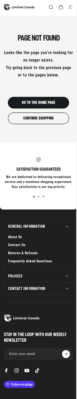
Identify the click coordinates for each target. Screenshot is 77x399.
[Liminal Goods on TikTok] (37, 370)
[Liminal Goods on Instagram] (16, 370)
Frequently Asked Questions (30, 261)
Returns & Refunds (23, 253)
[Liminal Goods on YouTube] (26, 370)
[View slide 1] (33, 196)
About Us (15, 237)
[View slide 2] (38, 196)
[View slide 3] (43, 196)
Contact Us (16, 245)
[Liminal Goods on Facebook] (6, 370)
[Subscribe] (63, 354)
